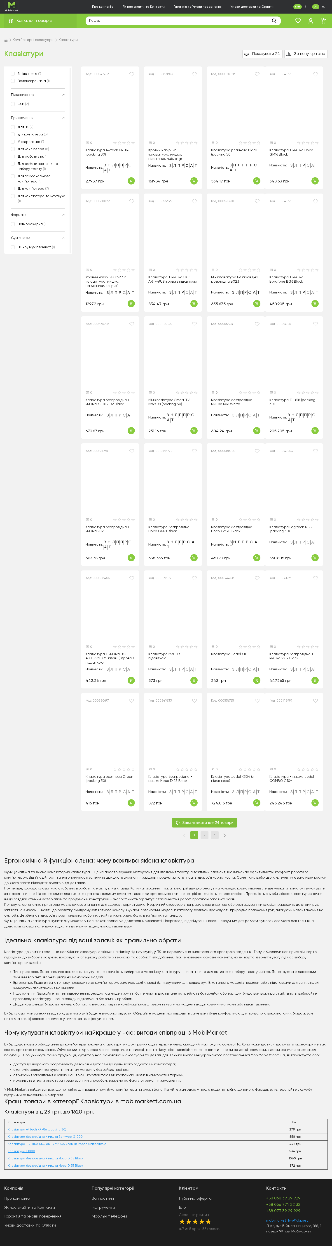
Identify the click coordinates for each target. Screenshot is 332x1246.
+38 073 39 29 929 (283, 1211)
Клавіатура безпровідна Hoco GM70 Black (231, 529)
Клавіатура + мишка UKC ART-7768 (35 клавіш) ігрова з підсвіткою (110, 658)
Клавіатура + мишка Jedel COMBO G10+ (291, 779)
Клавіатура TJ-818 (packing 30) (292, 402)
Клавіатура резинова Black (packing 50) (234, 152)
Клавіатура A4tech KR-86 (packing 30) (107, 152)
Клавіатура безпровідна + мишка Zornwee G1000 (45, 1136)
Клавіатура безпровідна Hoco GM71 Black (168, 529)
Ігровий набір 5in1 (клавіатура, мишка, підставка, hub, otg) (165, 155)
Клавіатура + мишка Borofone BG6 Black (286, 280)
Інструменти (103, 1208)
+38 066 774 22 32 (283, 1205)
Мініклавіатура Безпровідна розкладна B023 (234, 280)
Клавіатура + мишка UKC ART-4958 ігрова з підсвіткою (172, 280)
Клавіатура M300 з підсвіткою (164, 656)
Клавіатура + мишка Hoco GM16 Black (291, 152)
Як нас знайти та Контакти (144, 6)
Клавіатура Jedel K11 (228, 654)
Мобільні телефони (109, 1216)
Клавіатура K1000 (21, 1151)
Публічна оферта (195, 1198)
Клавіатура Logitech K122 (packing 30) (290, 529)
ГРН (297, 6)
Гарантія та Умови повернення (198, 6)
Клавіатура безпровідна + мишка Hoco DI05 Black (45, 1158)
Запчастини (103, 1198)
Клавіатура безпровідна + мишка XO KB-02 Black (108, 402)
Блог (183, 1208)
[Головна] (6, 40)
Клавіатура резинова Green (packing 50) (109, 779)
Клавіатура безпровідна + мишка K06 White (233, 402)
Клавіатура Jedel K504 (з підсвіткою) (232, 779)
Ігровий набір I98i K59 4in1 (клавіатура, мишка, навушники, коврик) (106, 282)
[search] (274, 21)
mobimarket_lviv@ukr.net (287, 1220)
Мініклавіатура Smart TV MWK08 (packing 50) (169, 402)
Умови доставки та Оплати (252, 6)
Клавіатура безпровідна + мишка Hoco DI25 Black (170, 779)
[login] (310, 21)
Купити (131, 180)
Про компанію (103, 6)
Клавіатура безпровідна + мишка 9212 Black (291, 656)
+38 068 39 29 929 (283, 1198)
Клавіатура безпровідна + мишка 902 (108, 529)
